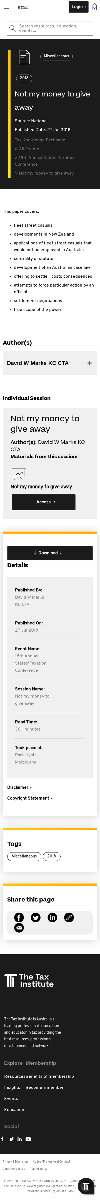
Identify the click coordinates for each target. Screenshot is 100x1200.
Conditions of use (14, 1169)
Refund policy (38, 1169)
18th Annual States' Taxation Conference (30, 663)
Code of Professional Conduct (51, 1161)
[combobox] (50, 28)
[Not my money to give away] (69, 921)
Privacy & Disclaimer (15, 1161)
